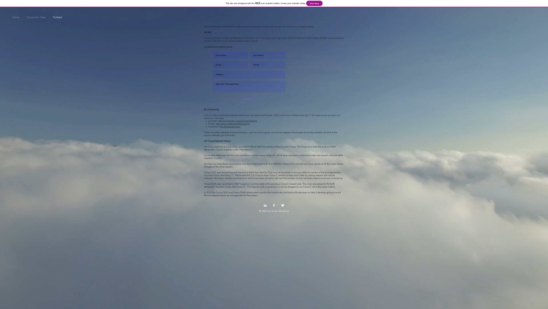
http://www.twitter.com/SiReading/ (233, 123)
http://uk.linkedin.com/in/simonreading (237, 120)
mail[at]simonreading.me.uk (218, 46)
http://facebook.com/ (230, 126)
